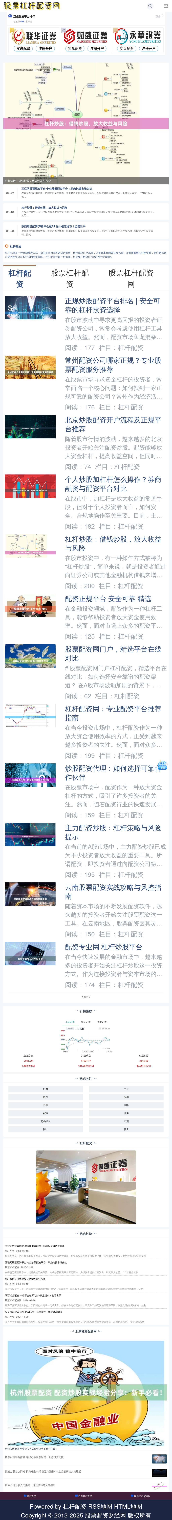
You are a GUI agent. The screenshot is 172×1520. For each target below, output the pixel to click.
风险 (126, 1105)
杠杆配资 (31, 1496)
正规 (126, 1121)
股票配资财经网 (105, 1515)
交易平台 (46, 1121)
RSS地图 (100, 1506)
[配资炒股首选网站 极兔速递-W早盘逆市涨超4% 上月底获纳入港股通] (159, 1473)
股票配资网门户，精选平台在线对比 (113, 653)
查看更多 (86, 997)
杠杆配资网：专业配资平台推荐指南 (113, 712)
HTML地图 (128, 1506)
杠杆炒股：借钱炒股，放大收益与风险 (28, 181)
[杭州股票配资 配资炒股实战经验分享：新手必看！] (86, 1392)
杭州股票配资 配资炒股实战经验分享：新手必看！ (31, 1448)
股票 (126, 1097)
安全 (126, 1129)
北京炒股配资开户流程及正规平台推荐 (113, 423)
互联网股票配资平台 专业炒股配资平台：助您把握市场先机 (57, 188)
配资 (45, 1113)
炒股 (45, 1105)
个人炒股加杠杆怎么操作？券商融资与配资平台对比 (113, 483)
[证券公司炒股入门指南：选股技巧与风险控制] (159, 1486)
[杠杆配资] (32, 5)
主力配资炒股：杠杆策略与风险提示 (113, 831)
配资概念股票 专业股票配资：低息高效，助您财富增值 (33, 1311)
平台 (126, 1089)
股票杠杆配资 (85, 1496)
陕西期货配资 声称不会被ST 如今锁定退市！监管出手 (53, 226)
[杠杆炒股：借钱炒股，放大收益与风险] (85, 123)
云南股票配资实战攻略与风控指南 (113, 891)
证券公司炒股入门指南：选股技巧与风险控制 (30, 1485)
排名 (126, 1113)
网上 (45, 1129)
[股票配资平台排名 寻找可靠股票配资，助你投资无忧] (159, 1458)
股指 (45, 1097)
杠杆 (45, 1089)
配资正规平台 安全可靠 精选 (108, 598)
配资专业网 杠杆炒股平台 (104, 946)
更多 (158, 16)
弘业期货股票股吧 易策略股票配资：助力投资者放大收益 (34, 1246)
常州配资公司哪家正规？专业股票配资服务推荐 (113, 364)
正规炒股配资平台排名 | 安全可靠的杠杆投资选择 (112, 304)
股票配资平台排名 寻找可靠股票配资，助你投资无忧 (34, 1457)
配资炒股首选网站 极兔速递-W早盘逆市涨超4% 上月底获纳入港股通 (43, 1471)
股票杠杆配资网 (142, 1496)
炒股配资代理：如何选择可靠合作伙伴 (113, 772)
